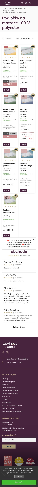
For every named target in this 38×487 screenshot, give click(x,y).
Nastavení (19, 477)
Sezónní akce (6, 402)
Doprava (5, 399)
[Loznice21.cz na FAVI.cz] (30, 461)
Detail (6, 90)
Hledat (9, 446)
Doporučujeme (25, 39)
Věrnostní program (8, 382)
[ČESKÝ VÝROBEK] (27, 51)
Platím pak (5, 385)
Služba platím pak (8, 408)
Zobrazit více (19, 327)
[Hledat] (26, 3)
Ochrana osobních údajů (10, 391)
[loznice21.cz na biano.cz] (7, 462)
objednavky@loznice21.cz (17, 359)
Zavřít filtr (6, 38)
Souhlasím (19, 482)
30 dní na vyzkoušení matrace (12, 405)
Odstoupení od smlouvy (10, 393)
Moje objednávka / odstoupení (12, 411)
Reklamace (6, 396)
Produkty (5, 379)
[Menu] (34, 3)
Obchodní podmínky (8, 388)
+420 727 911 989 (14, 362)
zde (30, 473)
